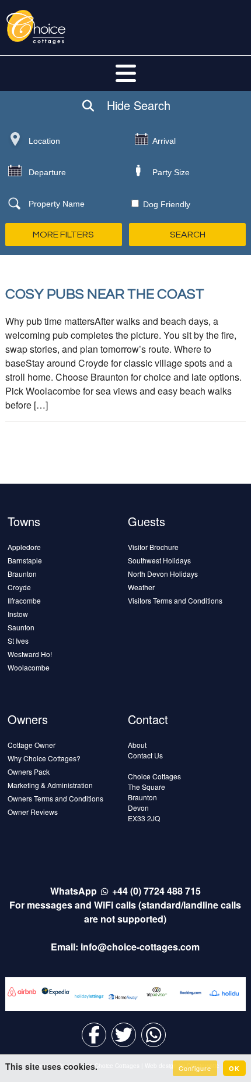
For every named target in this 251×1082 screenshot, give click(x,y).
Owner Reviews (33, 812)
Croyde (19, 587)
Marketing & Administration (50, 785)
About (137, 745)
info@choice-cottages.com (140, 946)
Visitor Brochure (153, 547)
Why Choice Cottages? (44, 758)
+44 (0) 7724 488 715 (156, 890)
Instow (18, 614)
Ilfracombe (24, 600)
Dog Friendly (165, 204)
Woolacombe (29, 667)
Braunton (22, 574)
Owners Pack (29, 771)
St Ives (18, 640)
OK (234, 1068)
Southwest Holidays (159, 560)
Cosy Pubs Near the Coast (104, 294)
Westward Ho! (30, 654)
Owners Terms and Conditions (55, 798)
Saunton (21, 627)
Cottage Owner (31, 745)
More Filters (63, 234)
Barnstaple (25, 560)
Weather (141, 587)
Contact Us (145, 755)
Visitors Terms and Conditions (175, 600)
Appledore (24, 547)
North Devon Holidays (163, 574)
